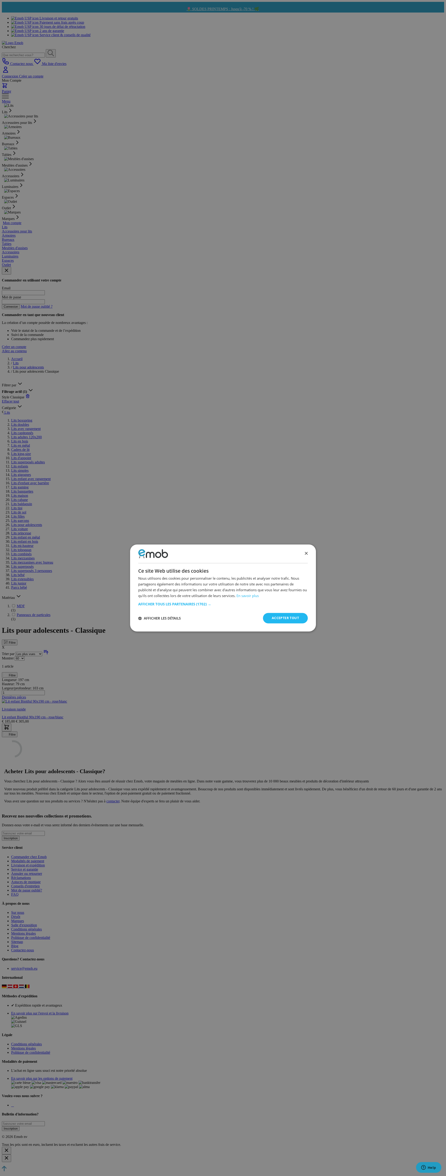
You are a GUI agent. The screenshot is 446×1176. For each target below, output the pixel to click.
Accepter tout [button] (285, 618)
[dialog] (223, 587)
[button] (223, 604)
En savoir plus (247, 595)
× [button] (306, 553)
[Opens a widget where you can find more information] (428, 1168)
